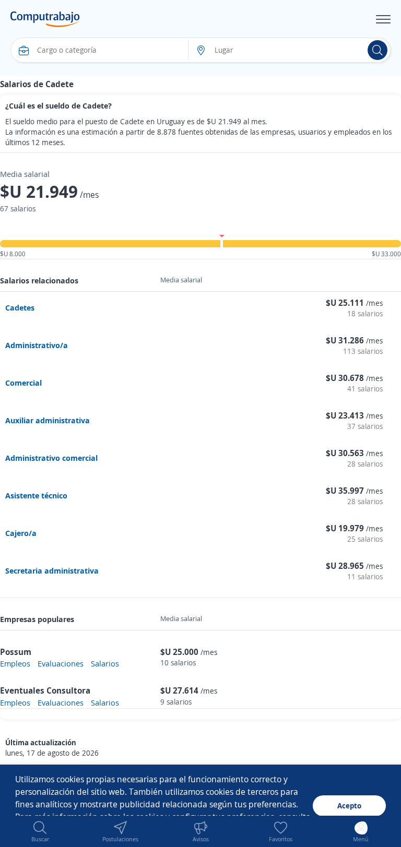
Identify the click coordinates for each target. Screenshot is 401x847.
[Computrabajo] (45, 19)
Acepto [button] (349, 805)
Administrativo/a (36, 345)
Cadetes (19, 307)
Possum (15, 652)
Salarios (105, 663)
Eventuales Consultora (45, 690)
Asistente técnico (36, 495)
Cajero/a (21, 533)
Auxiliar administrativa (47, 420)
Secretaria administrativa (52, 570)
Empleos (15, 663)
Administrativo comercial (51, 457)
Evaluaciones (61, 663)
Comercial (23, 382)
